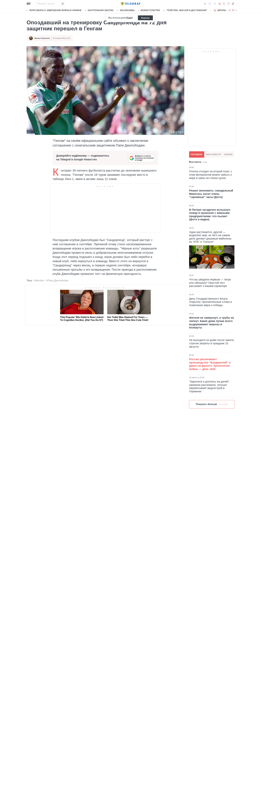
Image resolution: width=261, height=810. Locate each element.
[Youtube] (219, 3)
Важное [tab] (228, 154)
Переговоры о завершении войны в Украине (55, 10)
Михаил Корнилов (42, 38)
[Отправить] (63, 3)
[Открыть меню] (28, 3)
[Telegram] (214, 3)
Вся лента (195, 162)
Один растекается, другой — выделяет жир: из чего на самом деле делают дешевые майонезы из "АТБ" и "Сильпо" (210, 237)
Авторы (221, 10)
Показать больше (206, 404)
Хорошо (145, 18)
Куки (129, 17)
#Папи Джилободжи (57, 280)
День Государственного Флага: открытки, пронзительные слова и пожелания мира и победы (210, 302)
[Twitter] (224, 4)
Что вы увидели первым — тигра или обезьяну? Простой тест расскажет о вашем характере (210, 283)
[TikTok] (232, 3)
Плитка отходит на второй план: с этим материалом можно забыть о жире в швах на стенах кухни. (210, 174)
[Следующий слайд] (236, 10)
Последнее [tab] (196, 154)
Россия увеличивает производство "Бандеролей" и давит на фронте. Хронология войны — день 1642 (210, 364)
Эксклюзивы (127, 10)
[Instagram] (228, 3)
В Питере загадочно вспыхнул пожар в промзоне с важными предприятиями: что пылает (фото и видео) (209, 214)
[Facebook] (205, 3)
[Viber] (209, 3)
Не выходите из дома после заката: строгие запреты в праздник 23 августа (211, 343)
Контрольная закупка (100, 10)
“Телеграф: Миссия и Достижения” (186, 10)
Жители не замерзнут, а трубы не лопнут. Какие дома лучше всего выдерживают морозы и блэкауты (211, 322)
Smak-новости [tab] (213, 154)
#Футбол (39, 280)
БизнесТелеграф (150, 10)
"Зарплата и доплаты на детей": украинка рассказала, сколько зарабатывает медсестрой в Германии (209, 386)
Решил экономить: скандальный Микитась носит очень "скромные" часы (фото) (211, 194)
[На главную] (130, 3)
